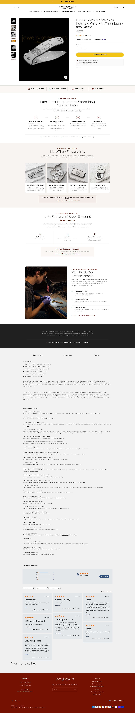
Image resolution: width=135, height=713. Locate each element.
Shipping (26, 707)
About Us (97, 678)
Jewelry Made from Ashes (85, 11)
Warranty (21, 707)
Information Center (97, 681)
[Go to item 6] (13, 55)
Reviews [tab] (97, 355)
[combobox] (42, 588)
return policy (65, 535)
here (99, 413)
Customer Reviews (97, 684)
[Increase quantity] (84, 48)
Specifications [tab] (67, 355)
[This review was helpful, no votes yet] (45, 610)
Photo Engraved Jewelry (51, 11)
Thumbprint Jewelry (67, 11)
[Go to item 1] (13, 21)
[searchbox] (27, 588)
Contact (97, 689)
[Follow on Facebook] (12, 701)
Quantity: (78, 44)
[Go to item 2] (13, 28)
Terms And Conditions (40, 707)
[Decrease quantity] (78, 48)
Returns (32, 707)
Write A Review (104, 576)
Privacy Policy (14, 707)
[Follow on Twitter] (16, 701)
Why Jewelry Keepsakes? (97, 686)
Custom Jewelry (100, 11)
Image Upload (97, 694)
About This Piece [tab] (38, 355)
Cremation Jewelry (35, 11)
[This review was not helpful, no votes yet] (47, 610)
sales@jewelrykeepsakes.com (63, 201)
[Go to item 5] (13, 48)
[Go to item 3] (13, 35)
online (80, 464)
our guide (99, 433)
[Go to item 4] (13, 41)
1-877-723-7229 (75, 201)
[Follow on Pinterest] (19, 701)
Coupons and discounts (97, 691)
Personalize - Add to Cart (100, 54)
